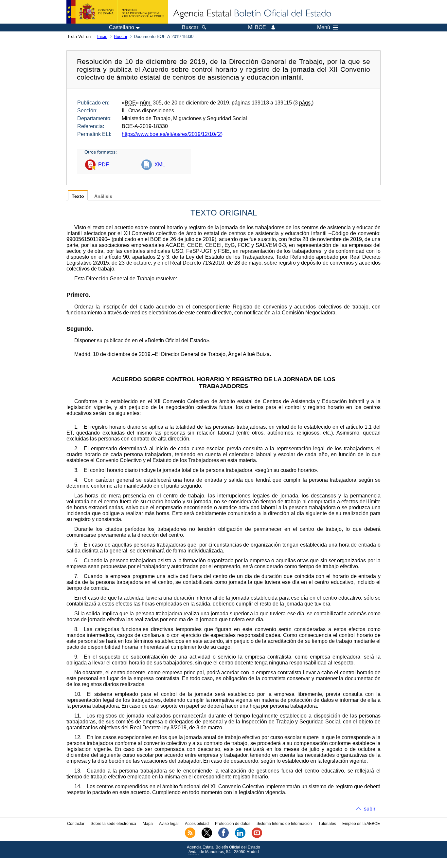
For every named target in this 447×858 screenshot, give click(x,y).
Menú (323, 27)
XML (159, 164)
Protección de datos (232, 823)
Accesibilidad (197, 823)
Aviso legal (169, 823)
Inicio (102, 36)
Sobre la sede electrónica (113, 823)
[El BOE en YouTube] (257, 836)
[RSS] (190, 836)
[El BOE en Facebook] (223, 836)
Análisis (103, 196)
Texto (78, 196)
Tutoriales (327, 823)
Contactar (75, 823)
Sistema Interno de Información (284, 823)
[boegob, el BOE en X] (207, 836)
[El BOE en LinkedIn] (240, 836)
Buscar (120, 36)
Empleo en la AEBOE (361, 823)
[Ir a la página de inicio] (251, 14)
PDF (103, 164)
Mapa (148, 823)
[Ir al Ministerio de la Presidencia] (117, 12)
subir (369, 808)
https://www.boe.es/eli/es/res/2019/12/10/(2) (172, 134)
